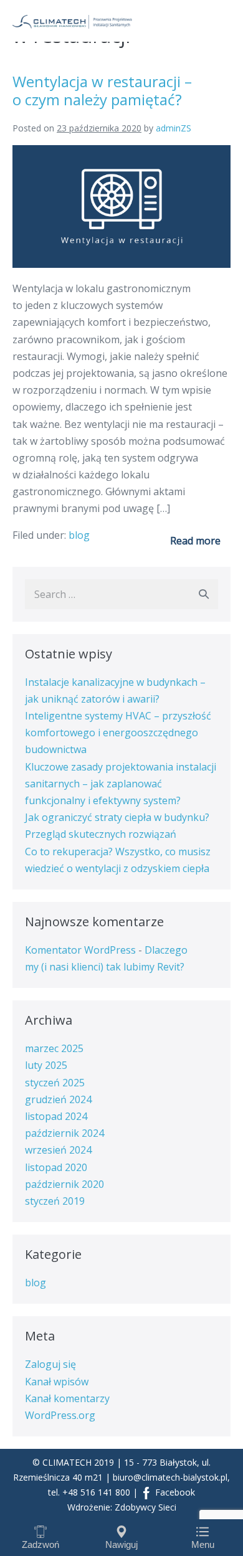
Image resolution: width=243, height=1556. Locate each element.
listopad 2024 (56, 1116)
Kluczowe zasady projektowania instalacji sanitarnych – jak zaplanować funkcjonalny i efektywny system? (120, 783)
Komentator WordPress (80, 950)
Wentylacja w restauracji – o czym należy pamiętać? (102, 90)
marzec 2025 (54, 1048)
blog (79, 535)
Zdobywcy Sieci (145, 1507)
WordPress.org (60, 1415)
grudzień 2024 (58, 1099)
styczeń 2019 (55, 1201)
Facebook (174, 1492)
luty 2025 (46, 1065)
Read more (195, 541)
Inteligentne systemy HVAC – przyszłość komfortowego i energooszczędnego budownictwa (118, 732)
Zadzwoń (40, 1544)
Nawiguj (121, 1544)
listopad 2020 (56, 1167)
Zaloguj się (50, 1364)
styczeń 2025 (55, 1082)
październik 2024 (64, 1133)
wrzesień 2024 (58, 1150)
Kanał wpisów (56, 1381)
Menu (202, 1544)
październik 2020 (64, 1184)
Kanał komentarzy (67, 1398)
